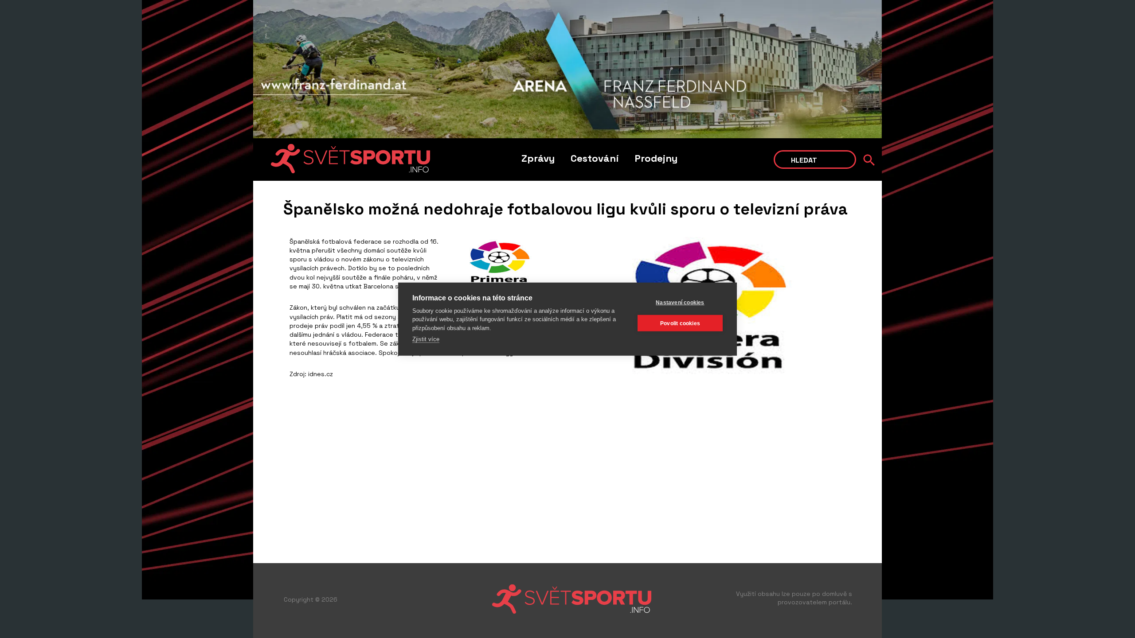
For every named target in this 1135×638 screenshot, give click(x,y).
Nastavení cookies (680, 302)
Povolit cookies (680, 323)
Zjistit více (425, 339)
